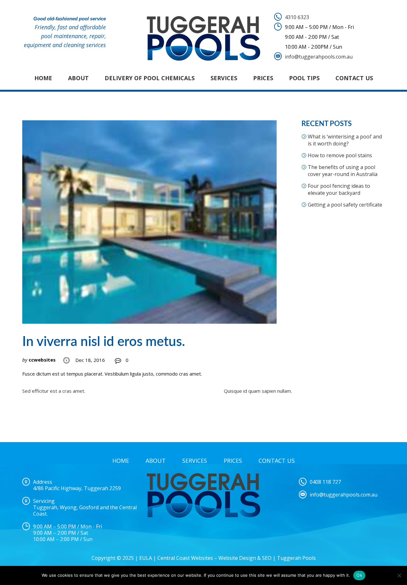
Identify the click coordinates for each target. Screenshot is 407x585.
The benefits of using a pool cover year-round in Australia (342, 171)
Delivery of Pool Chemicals (150, 78)
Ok (359, 575)
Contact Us (354, 78)
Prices (263, 78)
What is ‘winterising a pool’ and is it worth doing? (345, 140)
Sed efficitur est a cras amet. (53, 391)
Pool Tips (304, 78)
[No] (399, 575)
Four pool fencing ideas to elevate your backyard (339, 189)
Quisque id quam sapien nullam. (258, 391)
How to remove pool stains (340, 155)
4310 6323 (297, 17)
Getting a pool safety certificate (345, 204)
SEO (267, 557)
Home (43, 78)
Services (223, 78)
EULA (145, 557)
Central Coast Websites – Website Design (206, 557)
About (78, 78)
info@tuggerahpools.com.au (319, 56)
